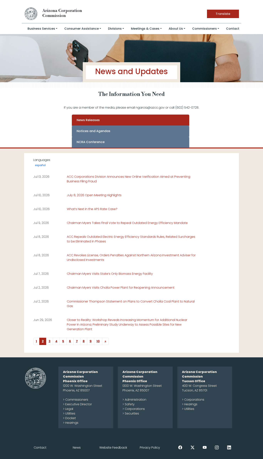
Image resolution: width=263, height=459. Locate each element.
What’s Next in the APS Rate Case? (92, 209)
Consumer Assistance (81, 28)
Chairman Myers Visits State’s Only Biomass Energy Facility (110, 273)
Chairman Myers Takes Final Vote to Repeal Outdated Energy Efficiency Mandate (127, 223)
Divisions (115, 28)
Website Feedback (113, 447)
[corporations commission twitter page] (192, 447)
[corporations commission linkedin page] (229, 447)
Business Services (41, 28)
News (77, 447)
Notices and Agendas (93, 131)
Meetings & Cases (145, 28)
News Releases (88, 120)
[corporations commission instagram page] (217, 447)
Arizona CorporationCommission (62, 13)
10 (98, 341)
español (40, 165)
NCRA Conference (91, 142)
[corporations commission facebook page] (180, 447)
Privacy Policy (150, 447)
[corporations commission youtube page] (205, 447)
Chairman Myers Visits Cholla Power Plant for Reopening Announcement (120, 287)
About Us (176, 28)
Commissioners (204, 28)
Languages (41, 160)
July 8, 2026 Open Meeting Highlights (94, 195)
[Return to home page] (31, 13)
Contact (232, 28)
